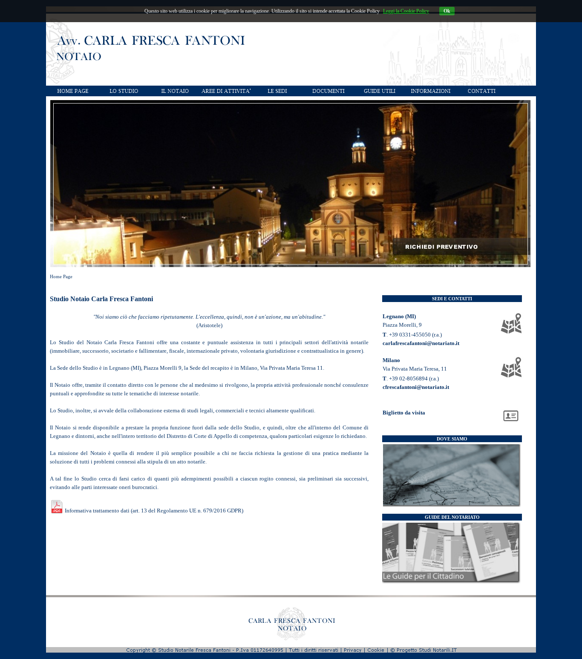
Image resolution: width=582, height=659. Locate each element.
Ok (447, 11)
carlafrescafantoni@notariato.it (421, 343)
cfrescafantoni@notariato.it (416, 387)
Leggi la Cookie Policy (406, 11)
